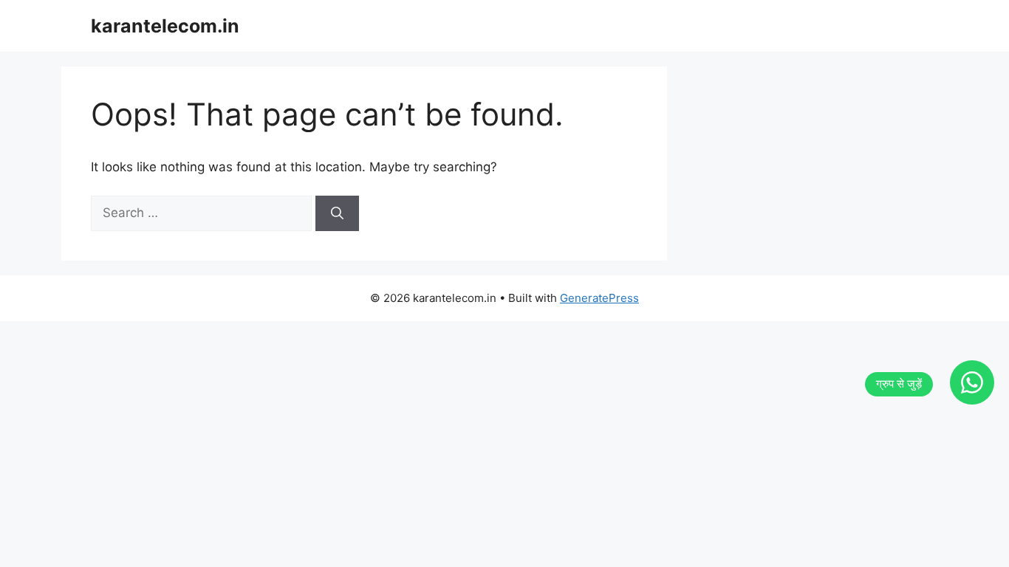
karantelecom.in (165, 26)
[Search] (337, 213)
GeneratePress (599, 298)
